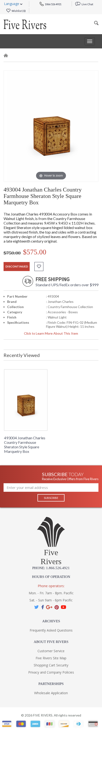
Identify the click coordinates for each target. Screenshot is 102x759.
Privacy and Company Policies (51, 672)
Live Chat (87, 4)
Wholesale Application (51, 693)
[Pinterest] (56, 607)
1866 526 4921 (52, 4)
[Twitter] (36, 607)
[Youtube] (63, 607)
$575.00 (34, 252)
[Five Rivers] (25, 24)
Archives (51, 621)
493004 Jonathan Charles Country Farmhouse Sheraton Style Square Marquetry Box (24, 445)
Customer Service (51, 651)
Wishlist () (18, 10)
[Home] (6, 56)
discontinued (16, 266)
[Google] (49, 607)
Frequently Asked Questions (51, 630)
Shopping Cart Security (51, 665)
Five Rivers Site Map (51, 658)
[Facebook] (42, 607)
